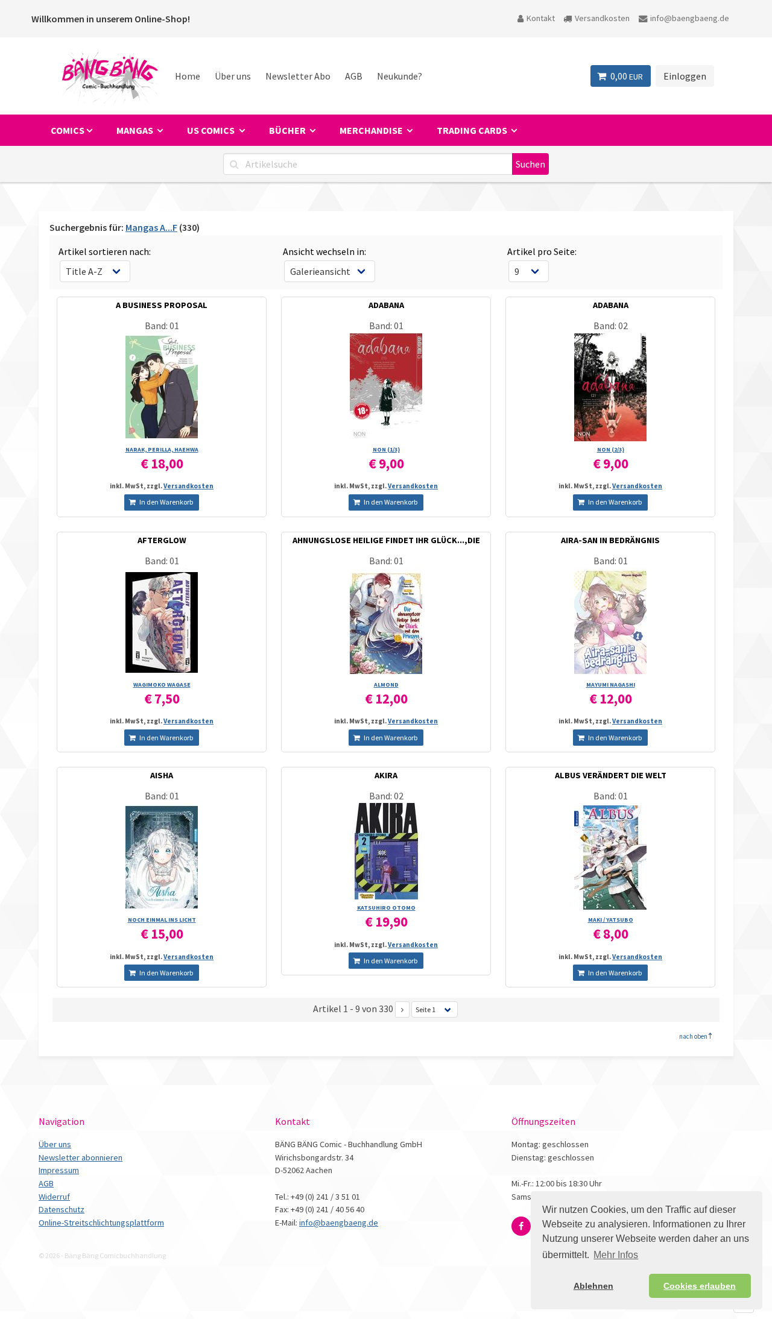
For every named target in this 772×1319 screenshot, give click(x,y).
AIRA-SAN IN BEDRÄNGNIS (610, 540)
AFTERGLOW (162, 540)
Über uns (233, 76)
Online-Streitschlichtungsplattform (101, 1222)
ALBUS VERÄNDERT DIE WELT (610, 775)
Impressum (59, 1170)
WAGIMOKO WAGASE (162, 684)
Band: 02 (610, 326)
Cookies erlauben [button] (699, 1286)
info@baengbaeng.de (689, 18)
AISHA (161, 775)
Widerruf (54, 1196)
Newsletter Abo (298, 76)
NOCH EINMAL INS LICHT (162, 920)
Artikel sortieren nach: (105, 251)
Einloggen (684, 76)
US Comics (211, 130)
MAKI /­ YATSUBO (610, 920)
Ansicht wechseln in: (324, 251)
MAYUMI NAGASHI (610, 684)
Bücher (288, 130)
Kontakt (541, 18)
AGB (353, 76)
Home (187, 76)
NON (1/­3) (386, 449)
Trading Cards (473, 130)
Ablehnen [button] (593, 1286)
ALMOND (386, 684)
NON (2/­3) (610, 449)
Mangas (135, 130)
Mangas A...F (151, 227)
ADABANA (386, 305)
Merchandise (372, 130)
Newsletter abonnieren (80, 1157)
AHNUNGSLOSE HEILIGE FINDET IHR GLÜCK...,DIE (386, 540)
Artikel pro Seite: (542, 251)
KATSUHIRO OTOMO (386, 907)
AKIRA (386, 775)
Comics (67, 130)
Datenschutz (61, 1209)
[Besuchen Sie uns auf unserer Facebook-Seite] (521, 1226)
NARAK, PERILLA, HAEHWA (161, 449)
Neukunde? (399, 76)
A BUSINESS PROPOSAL (161, 305)
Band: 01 (162, 326)
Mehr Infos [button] (615, 1255)
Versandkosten (602, 18)
